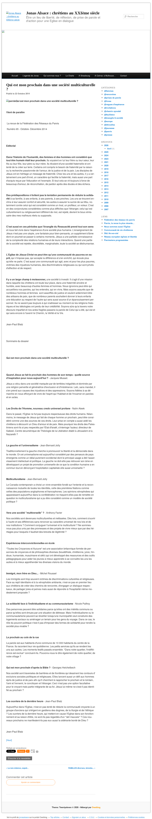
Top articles (55, 817)
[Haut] (9, 740)
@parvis (108, 131)
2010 (106, 199)
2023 (106, 158)
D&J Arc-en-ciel (111, 233)
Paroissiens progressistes (116, 240)
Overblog (96, 807)
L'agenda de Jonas (31, 75)
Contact (123, 75)
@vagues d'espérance (114, 104)
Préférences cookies (136, 817)
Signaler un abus (79, 817)
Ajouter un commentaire (30, 782)
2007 (106, 209)
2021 (106, 162)
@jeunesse (109, 128)
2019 (106, 168)
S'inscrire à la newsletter (19, 758)
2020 (106, 165)
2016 (106, 179)
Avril (109, 148)
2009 (106, 202)
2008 (106, 206)
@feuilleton (109, 114)
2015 (106, 182)
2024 (106, 155)
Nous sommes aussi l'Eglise (117, 226)
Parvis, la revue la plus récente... (119, 223)
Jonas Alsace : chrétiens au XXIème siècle (62, 13)
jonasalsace (24, 817)
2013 (106, 189)
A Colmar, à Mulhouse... (105, 75)
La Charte (70, 75)
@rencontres (110, 94)
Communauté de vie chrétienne (118, 230)
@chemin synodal (112, 111)
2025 (106, 152)
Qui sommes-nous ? (52, 75)
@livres (107, 101)
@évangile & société (113, 117)
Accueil (15, 75)
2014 (106, 185)
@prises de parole (112, 97)
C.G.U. (92, 817)
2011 (106, 195)
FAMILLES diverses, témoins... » (81, 768)
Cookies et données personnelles (111, 817)
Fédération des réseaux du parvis (119, 219)
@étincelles (109, 124)
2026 (106, 145)
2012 (106, 192)
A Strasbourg (84, 75)
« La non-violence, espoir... (17, 768)
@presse (108, 134)
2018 (106, 172)
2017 (106, 175)
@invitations (110, 107)
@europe (108, 121)
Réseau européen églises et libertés (120, 236)
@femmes (108, 90)
